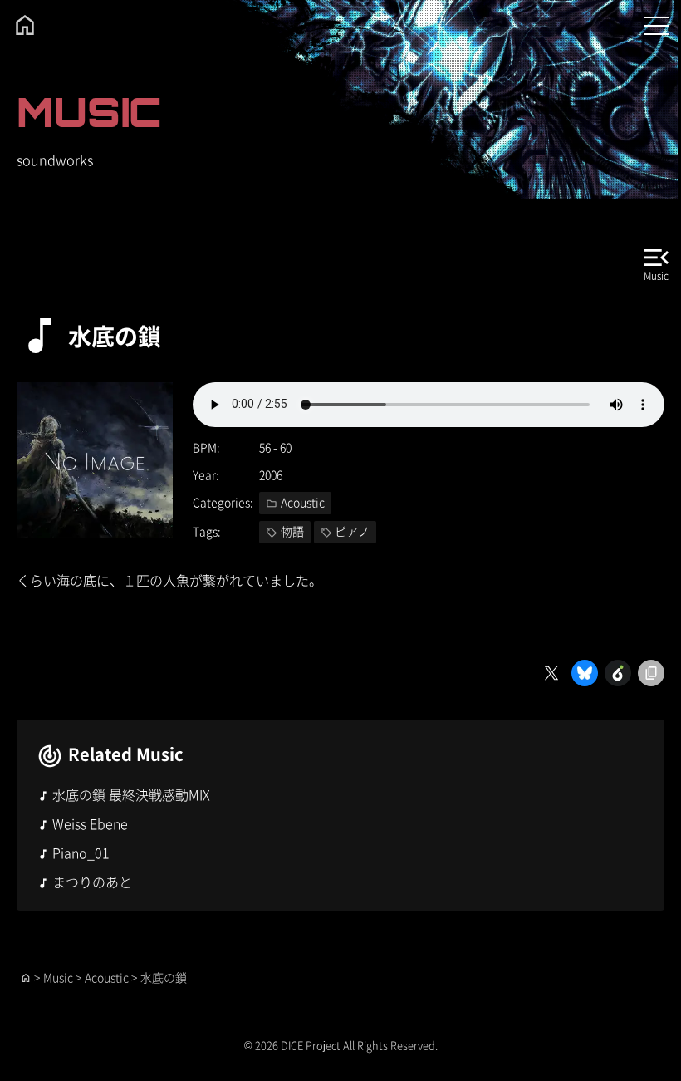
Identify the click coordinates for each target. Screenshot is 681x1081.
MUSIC (89, 111)
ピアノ (352, 531)
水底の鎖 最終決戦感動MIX (131, 794)
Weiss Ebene (90, 823)
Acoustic (303, 502)
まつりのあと (92, 882)
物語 (292, 531)
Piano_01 (81, 852)
